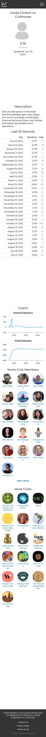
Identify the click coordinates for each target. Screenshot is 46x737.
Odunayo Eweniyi (38, 441)
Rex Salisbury (22, 441)
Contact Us (23, 722)
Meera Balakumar (23, 423)
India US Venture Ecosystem (7, 566)
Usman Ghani (7, 405)
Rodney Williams (38, 405)
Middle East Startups (38, 547)
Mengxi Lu (7, 475)
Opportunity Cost (7, 547)
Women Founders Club (7, 585)
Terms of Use (23, 729)
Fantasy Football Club (23, 585)
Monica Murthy (38, 423)
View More (23, 481)
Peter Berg (38, 457)
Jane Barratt (7, 440)
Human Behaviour (23, 506)
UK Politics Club (7, 605)
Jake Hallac (8, 386)
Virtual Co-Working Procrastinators (7, 507)
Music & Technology (23, 547)
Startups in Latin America (38, 527)
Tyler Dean (8, 457)
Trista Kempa (23, 458)
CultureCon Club (38, 565)
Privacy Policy (23, 726)
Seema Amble (23, 387)
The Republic (22, 527)
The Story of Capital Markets (38, 586)
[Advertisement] (23, 82)
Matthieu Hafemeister (22, 405)
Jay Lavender (7, 423)
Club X (38, 505)
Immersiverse (23, 565)
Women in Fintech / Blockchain (7, 528)
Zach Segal (38, 386)
